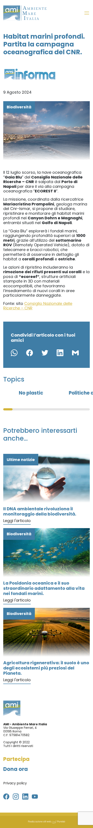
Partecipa (16, 759)
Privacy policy (15, 783)
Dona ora (15, 769)
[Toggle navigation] (87, 13)
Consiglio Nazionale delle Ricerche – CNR (37, 306)
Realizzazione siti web (39, 821)
